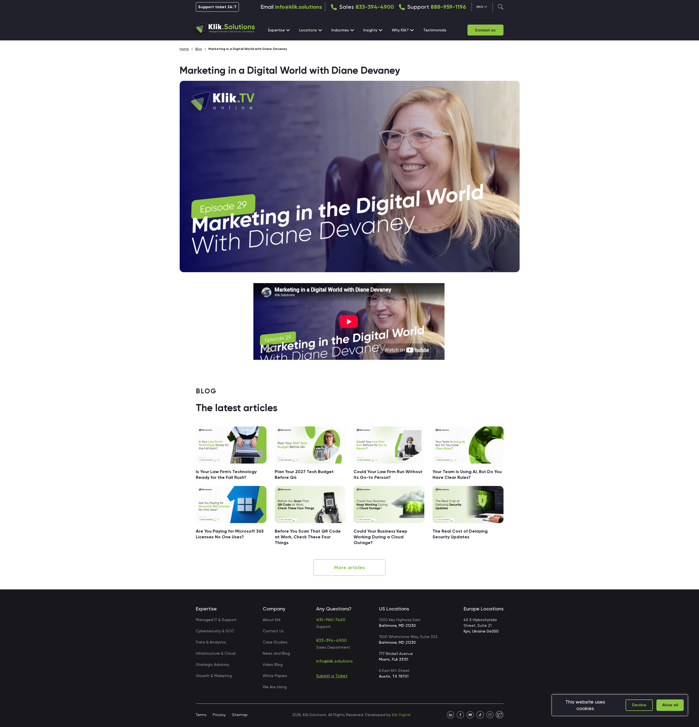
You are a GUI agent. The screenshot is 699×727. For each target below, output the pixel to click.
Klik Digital (401, 715)
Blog (198, 49)
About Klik (272, 620)
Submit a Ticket (332, 675)
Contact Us (273, 631)
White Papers (275, 675)
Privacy (219, 715)
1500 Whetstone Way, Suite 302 (408, 639)
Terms (201, 715)
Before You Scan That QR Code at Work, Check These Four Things (308, 537)
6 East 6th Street (394, 673)
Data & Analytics (211, 642)
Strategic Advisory (212, 664)
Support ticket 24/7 (217, 7)
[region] (620, 705)
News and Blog (276, 653)
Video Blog (273, 664)
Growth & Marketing (214, 675)
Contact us (485, 30)
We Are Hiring (275, 687)
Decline (639, 705)
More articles (349, 568)
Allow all (670, 705)
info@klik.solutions (298, 7)
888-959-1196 (448, 7)
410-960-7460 (330, 619)
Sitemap (240, 715)
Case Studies (275, 642)
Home (184, 49)
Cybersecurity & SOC (215, 631)
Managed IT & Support (216, 620)
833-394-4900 (375, 7)
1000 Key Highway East (399, 623)
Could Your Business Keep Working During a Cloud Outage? (380, 537)
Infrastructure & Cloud (215, 653)
